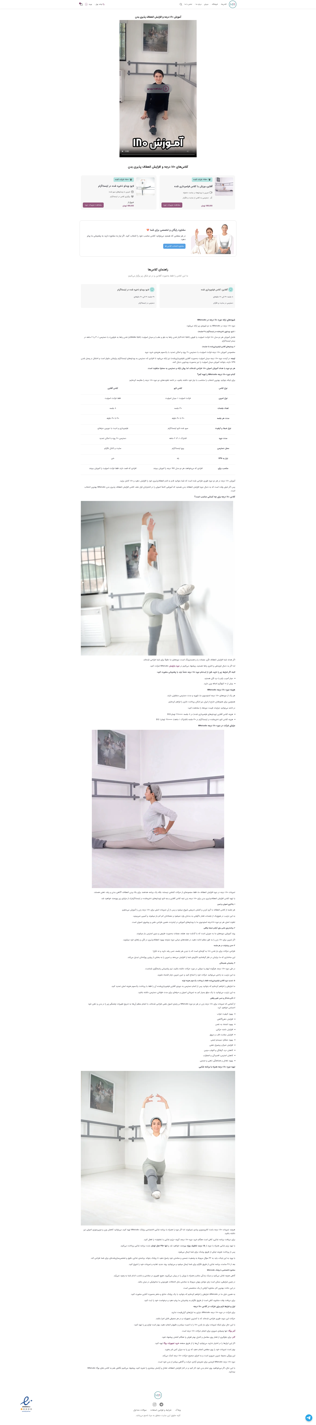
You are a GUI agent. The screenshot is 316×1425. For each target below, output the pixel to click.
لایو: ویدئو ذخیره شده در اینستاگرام (116, 186)
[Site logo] (232, 4)
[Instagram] (155, 1404)
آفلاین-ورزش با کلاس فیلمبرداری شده (193, 186)
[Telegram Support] (308, 1417)
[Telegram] (161, 1404)
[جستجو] (180, 4)
